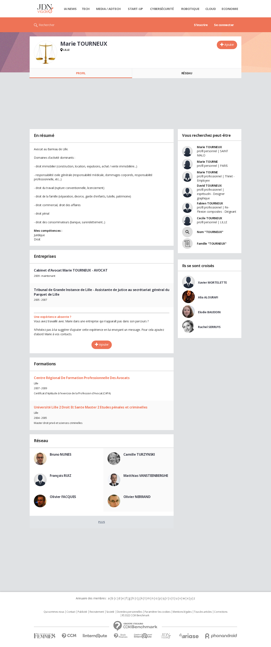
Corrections (220, 611)
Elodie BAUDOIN (209, 312)
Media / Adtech (108, 9)
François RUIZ (60, 475)
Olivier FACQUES (63, 496)
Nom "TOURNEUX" (210, 232)
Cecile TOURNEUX (209, 218)
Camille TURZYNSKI (139, 454)
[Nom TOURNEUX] (187, 232)
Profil (81, 73)
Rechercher (47, 25)
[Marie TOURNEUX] (45, 52)
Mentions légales (182, 611)
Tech (86, 9)
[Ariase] (189, 635)
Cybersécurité (162, 9)
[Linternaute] (95, 636)
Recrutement (97, 611)
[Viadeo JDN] (166, 636)
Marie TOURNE (207, 162)
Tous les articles (203, 611)
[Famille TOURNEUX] (187, 243)
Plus (101, 522)
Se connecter (224, 25)
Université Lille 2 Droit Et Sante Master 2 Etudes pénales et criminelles (90, 407)
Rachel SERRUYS (209, 327)
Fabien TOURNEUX (210, 203)
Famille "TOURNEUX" (211, 243)
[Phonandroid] (221, 636)
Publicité (82, 611)
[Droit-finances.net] (120, 636)
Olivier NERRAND (137, 496)
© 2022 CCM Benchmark (135, 615)
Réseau (186, 73)
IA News (70, 9)
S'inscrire (201, 25)
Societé (110, 611)
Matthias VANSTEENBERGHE (145, 475)
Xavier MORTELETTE (212, 282)
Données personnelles (129, 611)
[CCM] (69, 636)
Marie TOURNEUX (209, 147)
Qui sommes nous (54, 611)
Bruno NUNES (60, 454)
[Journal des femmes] (44, 636)
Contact (70, 611)
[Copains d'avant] (143, 636)
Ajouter (229, 45)
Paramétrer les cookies (157, 611)
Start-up (135, 9)
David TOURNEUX (209, 185)
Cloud (210, 9)
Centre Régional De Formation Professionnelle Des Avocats (81, 377)
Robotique (190, 9)
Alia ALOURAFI (208, 297)
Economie (230, 9)
